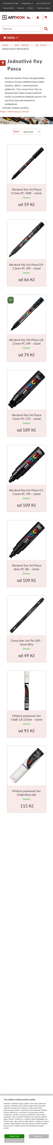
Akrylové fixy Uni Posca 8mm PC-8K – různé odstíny (26, 569)
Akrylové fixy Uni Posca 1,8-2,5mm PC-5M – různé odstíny (26, 343)
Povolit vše (14, 1136)
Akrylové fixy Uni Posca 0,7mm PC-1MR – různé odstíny (26, 193)
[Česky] (28, 17)
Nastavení (39, 1136)
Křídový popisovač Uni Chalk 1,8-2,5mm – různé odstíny (26, 719)
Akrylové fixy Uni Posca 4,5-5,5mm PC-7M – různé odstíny (26, 493)
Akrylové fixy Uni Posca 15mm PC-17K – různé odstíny (26, 418)
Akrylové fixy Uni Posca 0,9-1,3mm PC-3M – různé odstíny (26, 268)
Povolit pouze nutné (14, 1140)
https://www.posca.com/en (14, 111)
